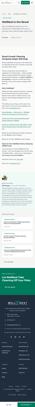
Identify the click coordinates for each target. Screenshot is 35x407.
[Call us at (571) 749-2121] (19, 2)
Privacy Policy (12, 394)
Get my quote (10, 287)
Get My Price (25, 2)
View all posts (8, 262)
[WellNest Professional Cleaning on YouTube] (24, 337)
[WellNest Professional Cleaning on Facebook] (11, 337)
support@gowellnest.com (14, 325)
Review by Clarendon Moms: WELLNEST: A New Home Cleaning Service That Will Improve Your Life (17, 127)
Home (4, 14)
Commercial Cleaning (6, 352)
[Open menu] (32, 2)
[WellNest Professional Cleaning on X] (19, 337)
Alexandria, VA (23, 346)
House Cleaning (7, 346)
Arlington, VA (23, 351)
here (14, 67)
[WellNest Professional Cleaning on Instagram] (15, 337)
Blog (9, 14)
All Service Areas (24, 359)
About (4, 368)
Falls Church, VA (24, 355)
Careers (4, 372)
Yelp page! (20, 159)
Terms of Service (21, 394)
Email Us (22, 372)
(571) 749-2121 (11, 320)
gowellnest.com (15, 108)
